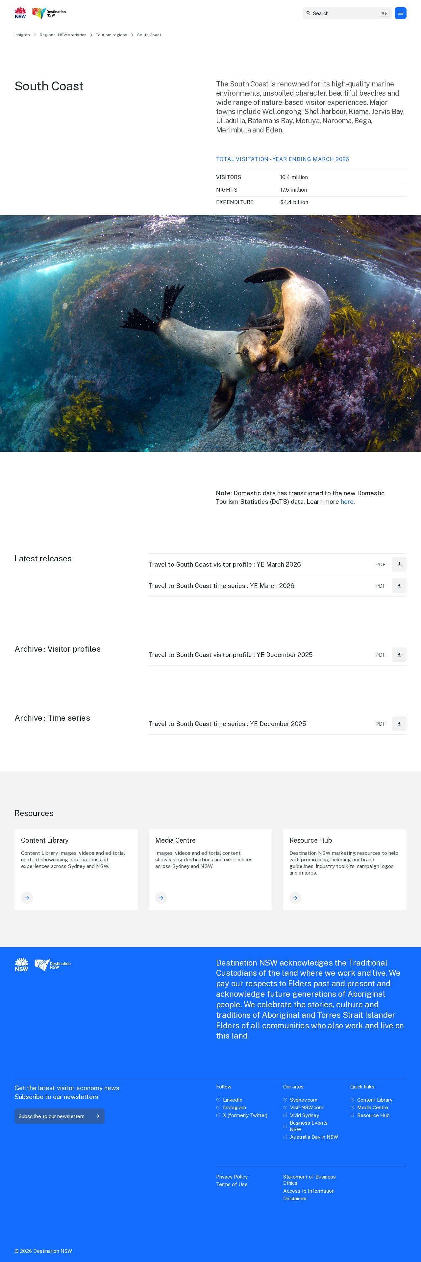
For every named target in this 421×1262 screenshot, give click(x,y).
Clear (381, 13)
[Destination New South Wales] (50, 13)
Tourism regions (111, 35)
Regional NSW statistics (63, 35)
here (347, 501)
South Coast (149, 35)
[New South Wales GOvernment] (20, 13)
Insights (22, 35)
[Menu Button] (400, 13)
